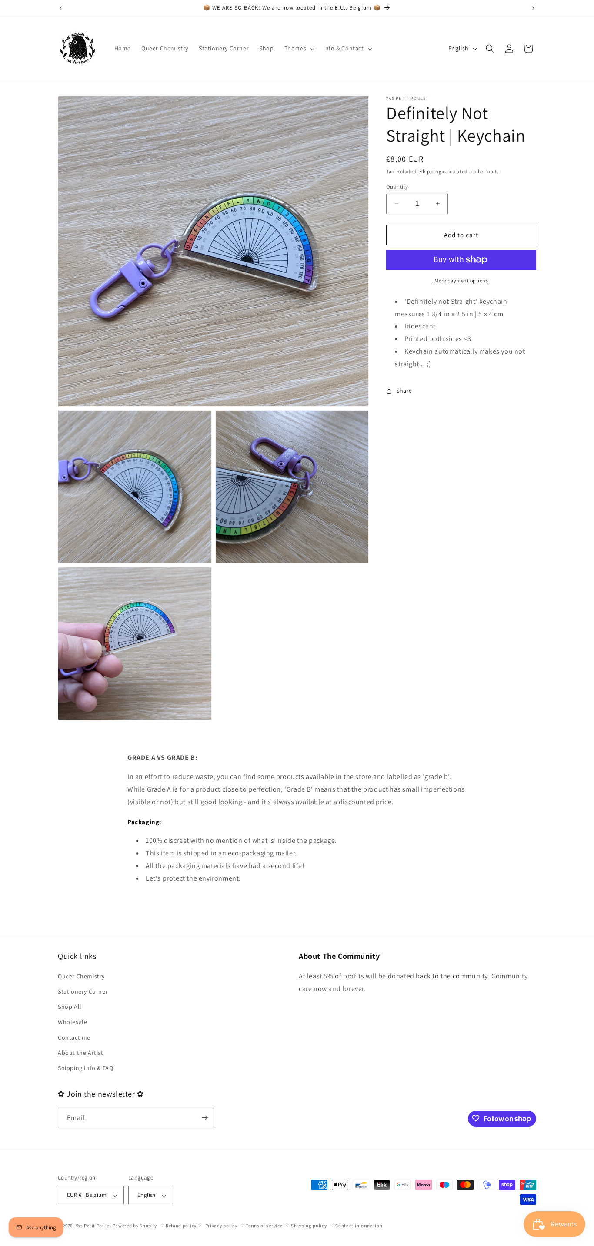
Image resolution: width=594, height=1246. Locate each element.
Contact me (74, 1037)
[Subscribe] (204, 1117)
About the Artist (80, 1052)
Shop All (70, 1007)
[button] (298, 48)
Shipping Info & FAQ (85, 1068)
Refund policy (181, 1226)
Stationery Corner (83, 991)
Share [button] (404, 390)
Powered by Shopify (135, 1226)
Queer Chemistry (81, 976)
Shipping (431, 171)
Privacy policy (221, 1226)
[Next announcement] (533, 8)
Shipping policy (309, 1226)
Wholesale (72, 1022)
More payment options (461, 280)
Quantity (397, 186)
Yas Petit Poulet (93, 1226)
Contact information (358, 1226)
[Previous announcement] (60, 8)
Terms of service (264, 1226)
